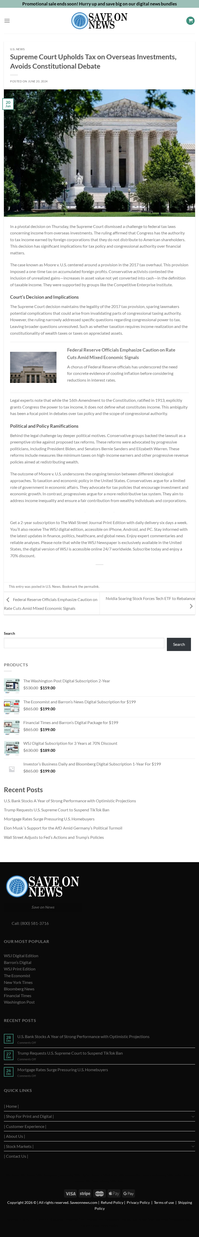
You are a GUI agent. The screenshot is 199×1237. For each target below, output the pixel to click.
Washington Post (19, 1001)
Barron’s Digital (17, 962)
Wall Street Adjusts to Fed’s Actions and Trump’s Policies (54, 837)
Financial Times (17, 995)
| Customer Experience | (25, 1126)
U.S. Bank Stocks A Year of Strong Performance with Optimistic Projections (70, 800)
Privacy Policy (138, 1202)
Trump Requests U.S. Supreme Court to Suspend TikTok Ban (56, 809)
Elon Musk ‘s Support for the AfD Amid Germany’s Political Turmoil (63, 827)
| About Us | (14, 1136)
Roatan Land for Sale (134, 1219)
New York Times (18, 982)
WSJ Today (175, 1175)
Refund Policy (112, 1202)
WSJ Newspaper (47, 1175)
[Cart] (190, 21)
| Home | (11, 1106)
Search (9, 633)
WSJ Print (117, 1181)
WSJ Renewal (88, 1219)
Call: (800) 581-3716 (26, 923)
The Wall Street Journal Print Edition (93, 522)
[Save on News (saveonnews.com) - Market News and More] (99, 21)
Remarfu (96, 1175)
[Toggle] (193, 1116)
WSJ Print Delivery (97, 1181)
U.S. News (17, 49)
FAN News (12, 1219)
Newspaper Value (181, 1219)
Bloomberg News (19, 988)
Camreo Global (90, 1225)
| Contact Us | (16, 1156)
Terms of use (164, 1202)
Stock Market (110, 1225)
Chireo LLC (27, 1219)
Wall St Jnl (110, 1175)
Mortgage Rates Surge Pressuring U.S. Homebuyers (49, 818)
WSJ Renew (27, 1175)
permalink (91, 586)
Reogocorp (72, 1219)
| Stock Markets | (19, 1146)
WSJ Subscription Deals (134, 1175)
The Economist (17, 975)
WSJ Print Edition (19, 968)
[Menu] (7, 20)
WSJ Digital (82, 1175)
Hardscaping (158, 1175)
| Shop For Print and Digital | (29, 1116)
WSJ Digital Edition (21, 955)
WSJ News (12, 1175)
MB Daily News (158, 1219)
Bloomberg (56, 1219)
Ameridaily (66, 1175)
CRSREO (42, 1219)
